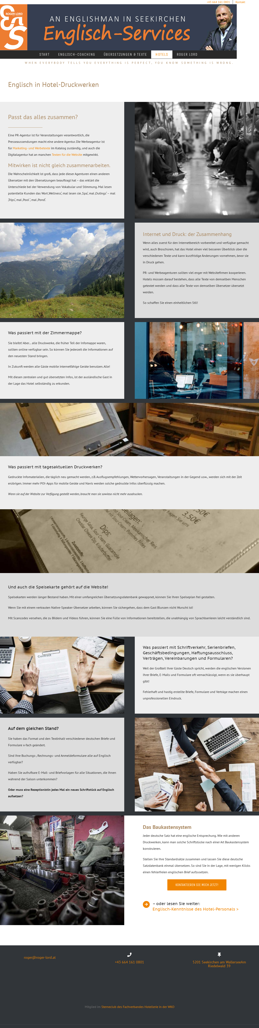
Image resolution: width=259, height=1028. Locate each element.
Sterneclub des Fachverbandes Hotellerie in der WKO (137, 1007)
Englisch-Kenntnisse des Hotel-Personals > (196, 909)
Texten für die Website (67, 155)
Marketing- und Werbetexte (31, 148)
